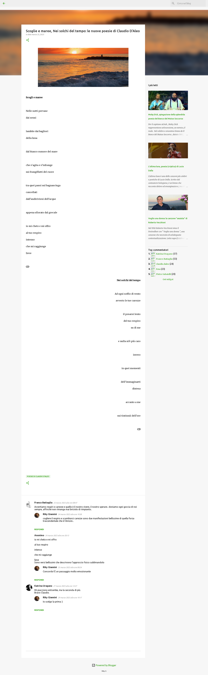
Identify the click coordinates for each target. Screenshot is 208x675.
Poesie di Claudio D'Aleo (38, 476)
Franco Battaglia (43, 502)
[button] (27, 40)
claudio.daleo (162, 264)
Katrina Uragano (43, 586)
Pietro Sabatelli (163, 274)
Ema (158, 269)
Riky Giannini (50, 514)
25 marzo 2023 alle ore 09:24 (70, 567)
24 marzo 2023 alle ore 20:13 (57, 535)
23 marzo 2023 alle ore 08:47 (65, 503)
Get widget (168, 279)
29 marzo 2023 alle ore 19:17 (70, 598)
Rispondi (39, 529)
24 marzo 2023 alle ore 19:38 (70, 514)
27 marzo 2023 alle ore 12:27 (65, 586)
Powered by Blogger (105, 665)
